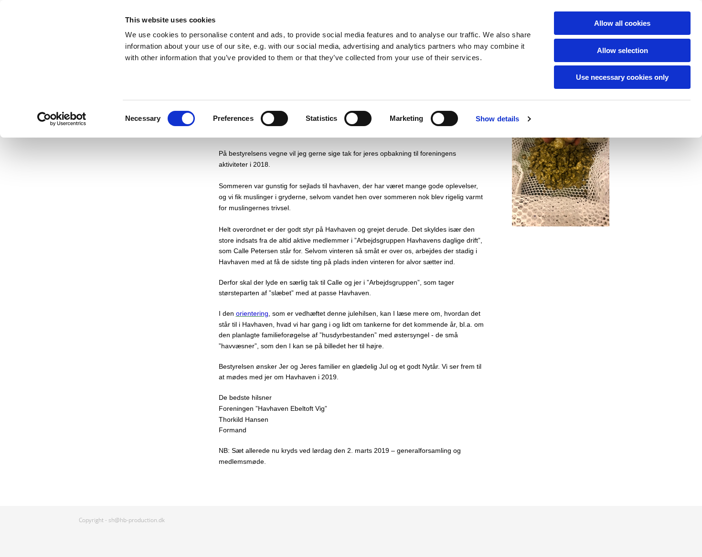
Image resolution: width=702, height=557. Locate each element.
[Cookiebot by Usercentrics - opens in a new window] (62, 119)
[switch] (274, 118)
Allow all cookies (622, 23)
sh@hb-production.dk (136, 520)
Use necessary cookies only (622, 77)
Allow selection (622, 50)
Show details (497, 119)
